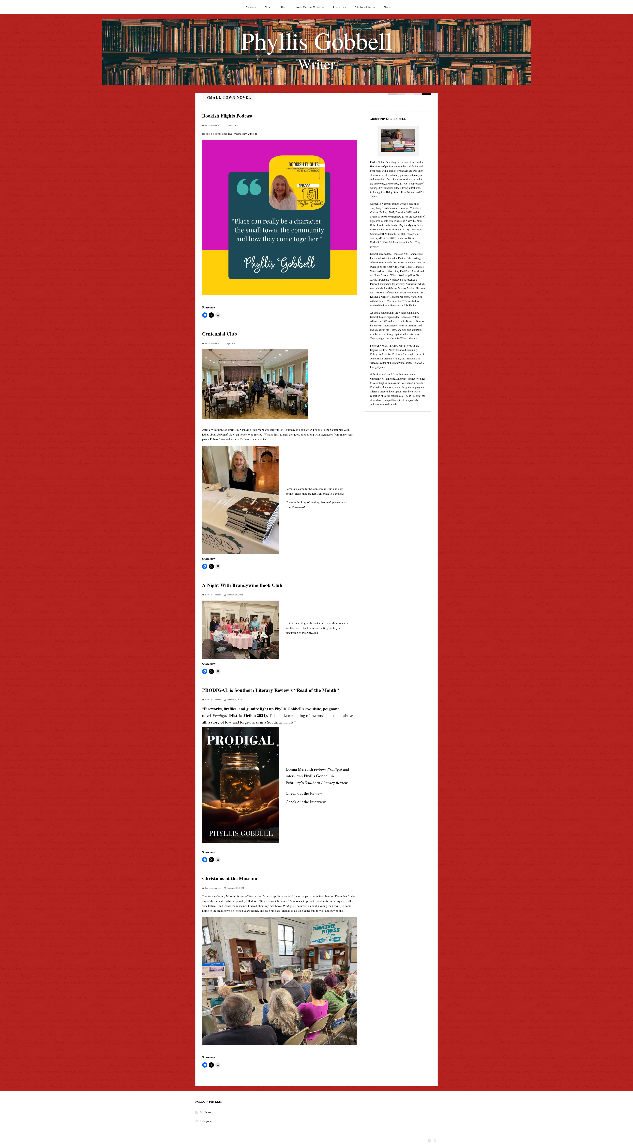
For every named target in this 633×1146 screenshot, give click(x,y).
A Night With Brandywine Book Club (242, 585)
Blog (283, 6)
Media (387, 6)
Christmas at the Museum (229, 878)
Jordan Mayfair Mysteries (309, 6)
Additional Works (365, 6)
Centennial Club (219, 333)
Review (316, 793)
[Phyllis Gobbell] (316, 52)
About (268, 6)
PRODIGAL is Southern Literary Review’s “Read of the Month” (270, 689)
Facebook (205, 1112)
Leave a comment (213, 125)
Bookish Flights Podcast (227, 115)
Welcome (250, 6)
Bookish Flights (211, 133)
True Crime (339, 6)
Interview (318, 801)
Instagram (206, 1121)
